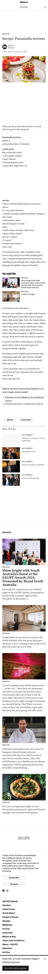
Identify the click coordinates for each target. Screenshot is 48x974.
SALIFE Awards (10, 901)
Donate (14, 884)
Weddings (7, 925)
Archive (6, 952)
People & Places (10, 917)
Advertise (7, 948)
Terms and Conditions (13, 940)
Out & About (8, 913)
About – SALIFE (10, 944)
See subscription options (15, 968)
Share (10, 420)
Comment (26, 420)
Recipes (6, 921)
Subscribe (14, 878)
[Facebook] (3, 890)
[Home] (24, 2)
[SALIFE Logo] (24, 7)
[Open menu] (45, 7)
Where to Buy (9, 936)
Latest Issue (8, 909)
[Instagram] (7, 890)
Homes (6, 929)
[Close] (44, 959)
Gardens (6, 905)
